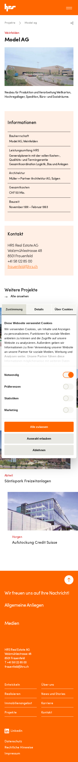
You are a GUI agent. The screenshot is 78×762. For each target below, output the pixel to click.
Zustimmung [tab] (14, 309)
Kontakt (46, 712)
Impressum (12, 753)
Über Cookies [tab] (64, 309)
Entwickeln (12, 684)
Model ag (31, 23)
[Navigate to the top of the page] (68, 579)
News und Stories (53, 694)
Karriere (47, 703)
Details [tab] (39, 309)
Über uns (47, 684)
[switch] (68, 387)
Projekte (10, 23)
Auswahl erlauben (39, 438)
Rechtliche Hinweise (19, 747)
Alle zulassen (39, 426)
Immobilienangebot (18, 703)
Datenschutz (13, 741)
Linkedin (16, 731)
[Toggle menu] (69, 7)
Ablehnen (39, 450)
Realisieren (12, 694)
